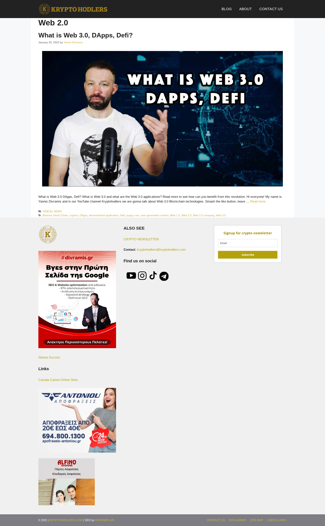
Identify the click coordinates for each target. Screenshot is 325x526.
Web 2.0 (186, 215)
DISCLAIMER (237, 520)
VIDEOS (47, 211)
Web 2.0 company (203, 215)
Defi (122, 215)
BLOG (227, 9)
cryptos (73, 215)
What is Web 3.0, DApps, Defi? (85, 35)
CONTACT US (271, 9)
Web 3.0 (221, 215)
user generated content (155, 215)
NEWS (58, 211)
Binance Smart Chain (55, 215)
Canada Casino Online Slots (58, 380)
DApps (83, 215)
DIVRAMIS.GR (104, 520)
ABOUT (245, 9)
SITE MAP (256, 520)
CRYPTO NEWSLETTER (141, 239)
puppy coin (132, 215)
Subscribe (247, 255)
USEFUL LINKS (277, 520)
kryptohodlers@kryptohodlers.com (161, 249)
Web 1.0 (175, 215)
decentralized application (103, 215)
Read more (258, 201)
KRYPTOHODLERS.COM (65, 520)
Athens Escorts (49, 357)
